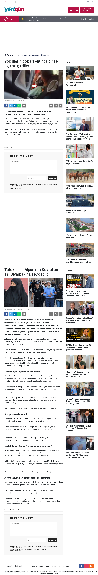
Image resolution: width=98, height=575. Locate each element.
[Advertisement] (49, 36)
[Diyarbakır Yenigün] (14, 9)
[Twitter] (11, 105)
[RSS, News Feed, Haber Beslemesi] (91, 566)
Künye (41, 566)
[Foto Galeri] (92, 2)
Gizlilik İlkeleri (56, 566)
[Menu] (71, 10)
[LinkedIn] (15, 105)
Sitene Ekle (36, 2)
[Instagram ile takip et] (86, 566)
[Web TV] (88, 2)
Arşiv (29, 2)
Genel (17, 55)
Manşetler (11, 2)
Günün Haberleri (21, 2)
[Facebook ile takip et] (81, 566)
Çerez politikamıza (47, 573)
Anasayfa (10, 55)
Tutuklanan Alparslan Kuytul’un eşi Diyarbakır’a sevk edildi (48, 19)
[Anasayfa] (5, 2)
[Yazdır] (24, 105)
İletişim (47, 566)
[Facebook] (6, 105)
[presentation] (11, 19)
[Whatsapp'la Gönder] (19, 105)
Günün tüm (87, 19)
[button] (51, 105)
